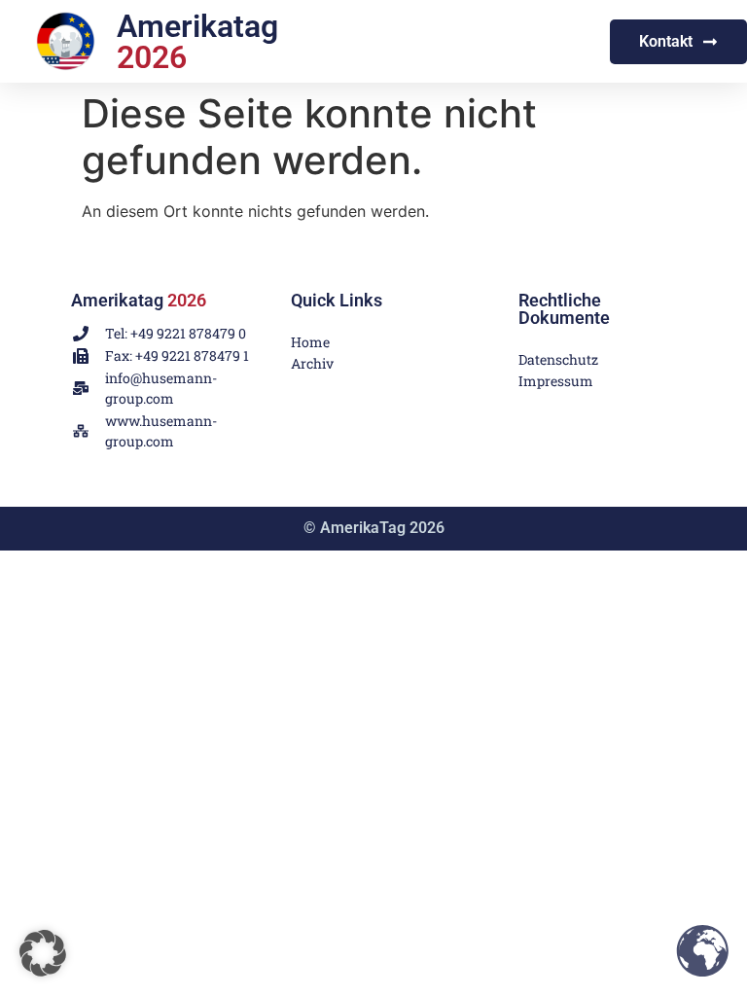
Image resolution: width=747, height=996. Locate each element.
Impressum (545, 381)
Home (310, 342)
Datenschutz (545, 359)
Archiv (312, 363)
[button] (43, 953)
